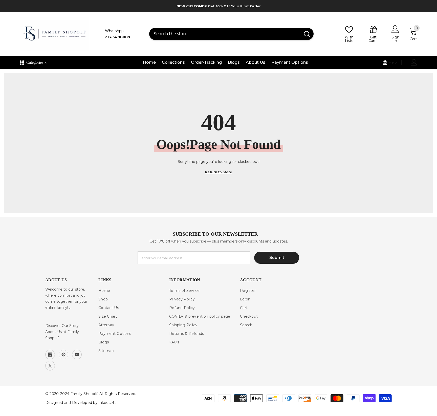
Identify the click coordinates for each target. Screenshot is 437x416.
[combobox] (224, 34)
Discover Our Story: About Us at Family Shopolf (62, 331)
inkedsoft (107, 402)
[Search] (231, 34)
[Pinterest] (63, 354)
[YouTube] (77, 354)
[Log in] (414, 62)
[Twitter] (50, 365)
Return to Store (218, 172)
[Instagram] (50, 354)
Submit (276, 257)
